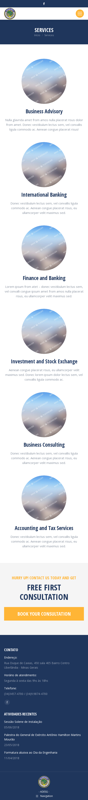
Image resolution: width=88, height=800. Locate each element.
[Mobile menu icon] (80, 13)
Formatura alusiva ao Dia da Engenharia (30, 752)
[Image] (44, 81)
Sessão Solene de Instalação (23, 722)
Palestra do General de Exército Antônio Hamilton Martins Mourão (42, 737)
